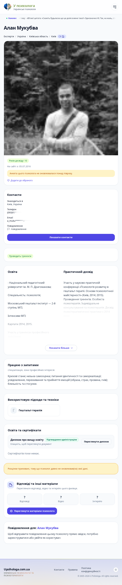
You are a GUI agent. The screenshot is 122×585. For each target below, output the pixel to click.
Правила (73, 569)
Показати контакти (61, 237)
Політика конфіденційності (90, 570)
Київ (53, 36)
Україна (21, 36)
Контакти (59, 569)
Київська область (38, 36)
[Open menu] (114, 7)
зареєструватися (18, 537)
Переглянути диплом (96, 441)
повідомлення (18, 229)
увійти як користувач (47, 537)
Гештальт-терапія (30, 410)
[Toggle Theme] (115, 569)
